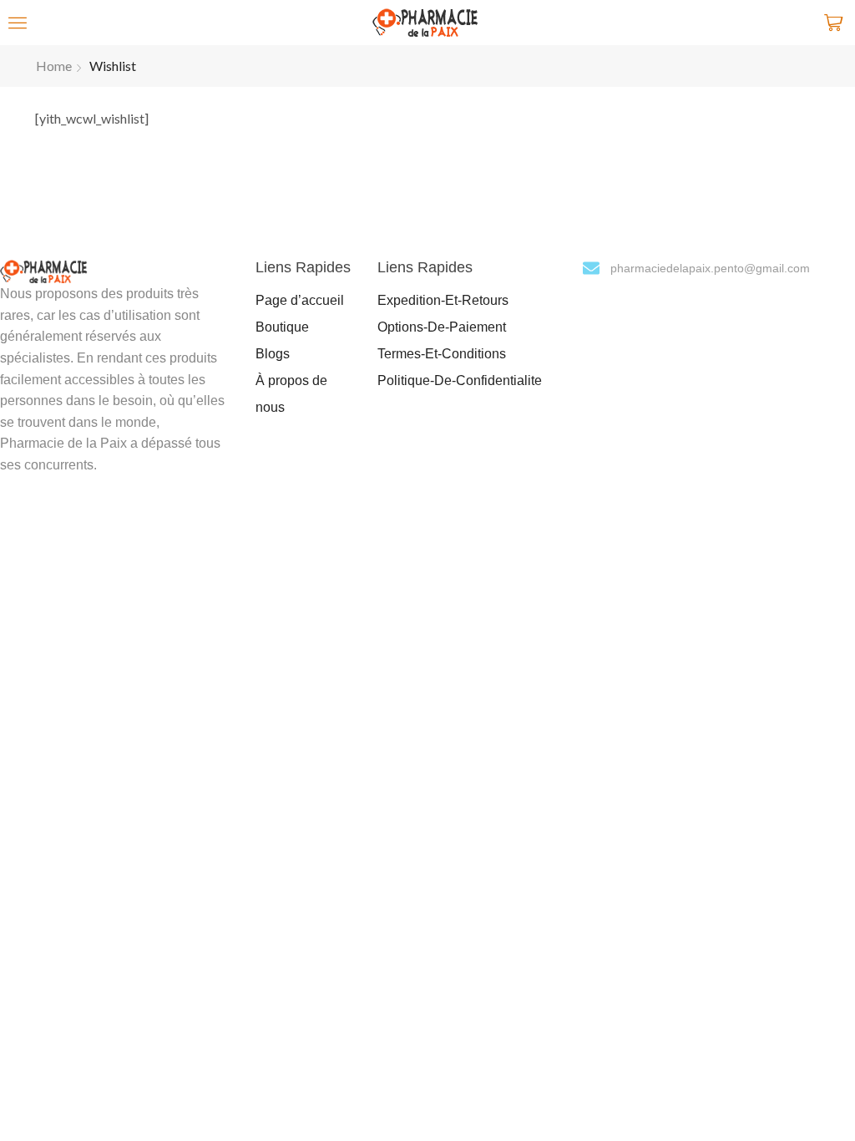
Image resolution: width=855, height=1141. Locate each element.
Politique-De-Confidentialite (459, 380)
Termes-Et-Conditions (441, 354)
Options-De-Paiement (441, 327)
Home (54, 66)
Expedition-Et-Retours (442, 300)
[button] (17, 22)
